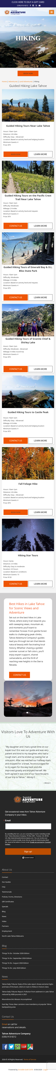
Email (8, 820)
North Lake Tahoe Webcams (13, 936)
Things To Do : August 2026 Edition (15, 963)
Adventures (12, 81)
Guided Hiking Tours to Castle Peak (28, 412)
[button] (7, 699)
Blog (3, 911)
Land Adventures (25, 81)
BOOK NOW (28, 73)
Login (45, 1069)
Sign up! (28, 851)
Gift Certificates (8, 901)
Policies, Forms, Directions (12, 897)
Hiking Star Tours (28, 555)
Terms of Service (30, 1059)
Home (4, 81)
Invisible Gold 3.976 (25, 1069)
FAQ (3, 887)
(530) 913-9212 (22, 5)
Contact (5, 877)
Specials (5, 906)
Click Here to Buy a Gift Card (28, 2)
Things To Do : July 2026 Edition (14, 968)
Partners (5, 926)
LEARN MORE (40, 154)
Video (4, 921)
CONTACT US (15, 225)
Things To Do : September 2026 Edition (17, 958)
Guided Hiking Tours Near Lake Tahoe (28, 125)
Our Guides (6, 882)
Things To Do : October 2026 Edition (15, 953)
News (4, 916)
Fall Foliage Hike (28, 483)
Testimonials (7, 892)
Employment (7, 931)
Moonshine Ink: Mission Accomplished (17, 999)
